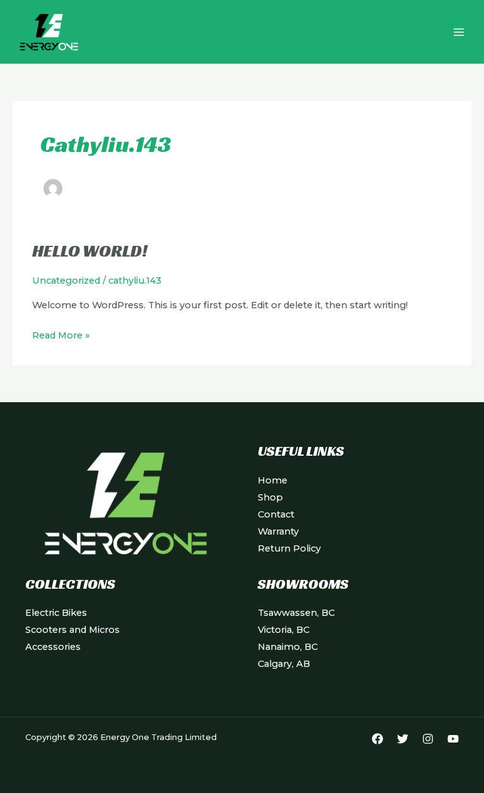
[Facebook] (377, 738)
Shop (270, 497)
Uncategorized (66, 280)
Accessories (53, 646)
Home (272, 480)
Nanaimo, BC (288, 646)
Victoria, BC (283, 629)
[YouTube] (453, 738)
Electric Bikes (56, 612)
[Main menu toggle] (458, 31)
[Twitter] (402, 738)
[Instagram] (428, 738)
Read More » (60, 334)
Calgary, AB (284, 663)
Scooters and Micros (72, 629)
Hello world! (89, 251)
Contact (276, 514)
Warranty (278, 531)
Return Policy (289, 548)
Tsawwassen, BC (296, 612)
